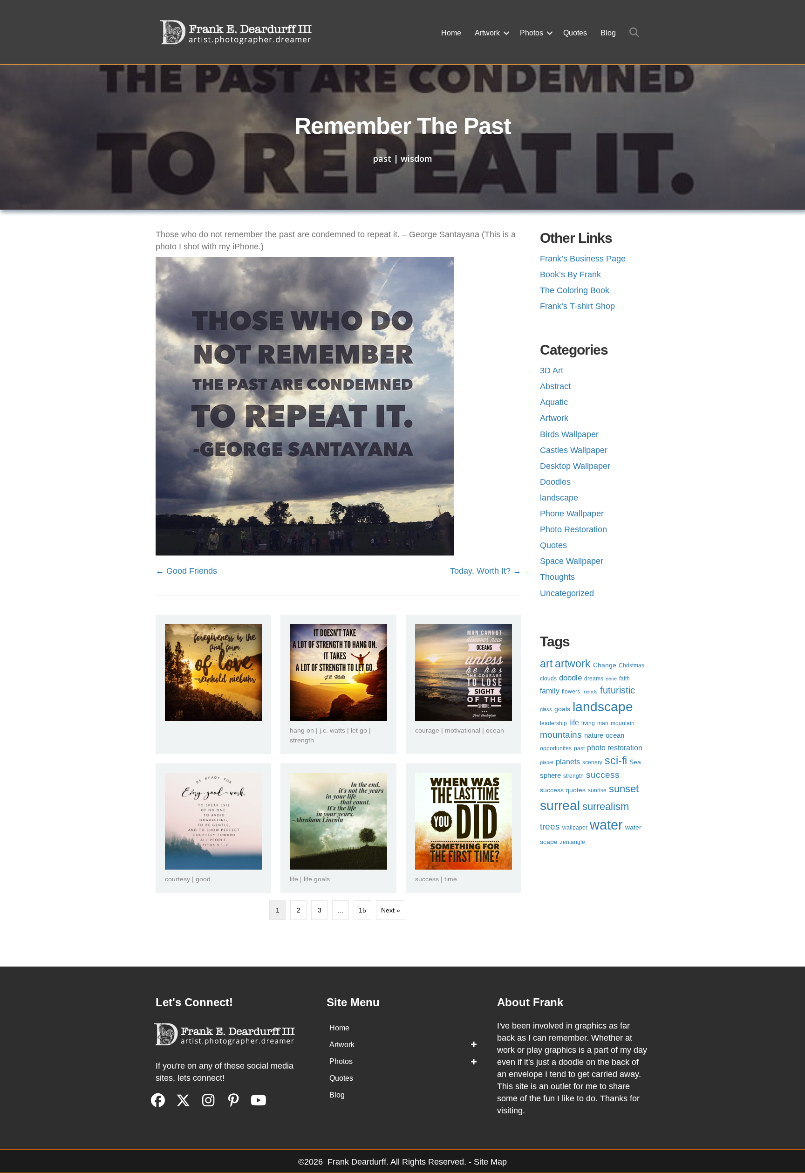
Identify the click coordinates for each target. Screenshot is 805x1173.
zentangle (572, 842)
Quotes (575, 33)
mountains (561, 735)
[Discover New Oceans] (463, 672)
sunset (624, 789)
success (427, 879)
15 (362, 910)
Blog (608, 33)
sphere (550, 775)
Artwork (487, 33)
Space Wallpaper (571, 561)
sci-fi (616, 761)
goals (562, 709)
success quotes (563, 790)
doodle (570, 677)
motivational (462, 730)
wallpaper (574, 827)
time (450, 879)
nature (593, 735)
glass (546, 709)
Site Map (490, 1161)
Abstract (555, 386)
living (588, 723)
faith (624, 678)
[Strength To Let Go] (338, 672)
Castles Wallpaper (573, 450)
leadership (553, 723)
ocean (495, 730)
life (294, 879)
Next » (390, 910)
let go (359, 730)
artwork (573, 664)
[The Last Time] (463, 820)
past (382, 158)
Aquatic (554, 402)
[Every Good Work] (213, 820)
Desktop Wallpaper (575, 466)
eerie (611, 678)
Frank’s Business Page (583, 258)
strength (302, 740)
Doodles (555, 482)
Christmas (631, 665)
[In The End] (338, 820)
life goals (317, 879)
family (549, 691)
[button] (506, 33)
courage (427, 730)
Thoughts (557, 577)
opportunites (556, 748)
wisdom (416, 158)
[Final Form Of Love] (213, 672)
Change (604, 665)
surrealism (605, 806)
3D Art (551, 370)
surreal (560, 805)
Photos (531, 33)
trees (550, 826)
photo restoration (614, 748)
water (606, 824)
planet (546, 762)
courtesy (177, 879)
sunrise (597, 790)
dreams (593, 678)
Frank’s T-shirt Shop (577, 306)
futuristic (617, 690)
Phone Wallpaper (572, 513)
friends (590, 691)
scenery (592, 762)
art (546, 664)
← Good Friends (186, 571)
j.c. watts (332, 730)
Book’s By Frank (570, 274)
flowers (571, 691)
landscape (559, 497)
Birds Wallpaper (569, 434)
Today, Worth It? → (485, 571)
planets (568, 762)
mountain (622, 723)
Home (451, 33)
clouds (548, 678)
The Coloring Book (574, 290)
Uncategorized (567, 593)
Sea (635, 762)
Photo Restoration (573, 529)
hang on (302, 730)
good (203, 879)
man (602, 723)
